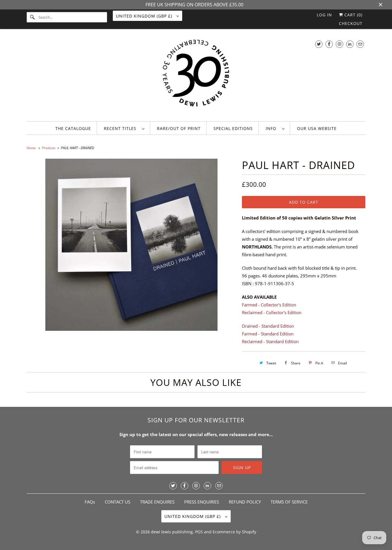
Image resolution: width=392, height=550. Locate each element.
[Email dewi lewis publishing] (360, 44)
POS (199, 532)
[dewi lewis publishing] (196, 77)
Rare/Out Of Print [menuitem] (179, 128)
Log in (324, 15)
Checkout (350, 23)
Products (49, 147)
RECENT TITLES (121, 128)
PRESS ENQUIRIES (201, 502)
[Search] (32, 17)
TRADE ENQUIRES (157, 502)
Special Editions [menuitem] (233, 128)
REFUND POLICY (245, 502)
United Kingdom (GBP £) (145, 16)
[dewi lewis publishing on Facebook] (329, 44)
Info (272, 128)
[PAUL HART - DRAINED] (131, 245)
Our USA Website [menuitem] (317, 128)
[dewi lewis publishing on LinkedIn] (350, 44)
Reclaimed (271, 312)
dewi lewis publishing (172, 532)
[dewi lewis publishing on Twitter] (319, 44)
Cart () (352, 15)
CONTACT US (117, 502)
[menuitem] (124, 128)
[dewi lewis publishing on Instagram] (339, 44)
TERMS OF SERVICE (289, 502)
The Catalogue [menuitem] (73, 128)
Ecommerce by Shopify (234, 532)
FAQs (90, 502)
